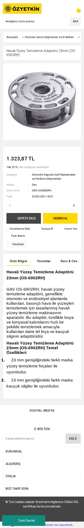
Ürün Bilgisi (18, 261)
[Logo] (22, 8)
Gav (34, 184)
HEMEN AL (60, 218)
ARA (75, 21)
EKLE (73, 439)
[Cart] (76, 8)
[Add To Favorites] (18, 229)
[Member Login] (68, 8)
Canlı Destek (26, 520)
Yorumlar (44, 261)
